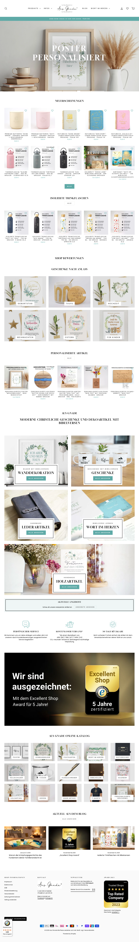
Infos (47, 8)
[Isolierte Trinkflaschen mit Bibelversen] (114, 838)
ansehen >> (115, 912)
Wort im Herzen (99, 8)
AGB (5, 888)
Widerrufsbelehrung (10, 891)
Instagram (49, 898)
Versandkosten (9, 894)
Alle (69, 186)
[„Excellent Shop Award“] (69, 838)
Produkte (33, 8)
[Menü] (11, 920)
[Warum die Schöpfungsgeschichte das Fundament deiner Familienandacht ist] (25, 838)
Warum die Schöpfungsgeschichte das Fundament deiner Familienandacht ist (25, 856)
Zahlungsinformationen (12, 897)
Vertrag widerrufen (10, 900)
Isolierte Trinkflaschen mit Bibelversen (113, 855)
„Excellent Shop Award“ (69, 855)
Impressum (8, 882)
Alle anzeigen (69, 819)
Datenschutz (8, 885)
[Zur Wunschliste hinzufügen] (26, 110)
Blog (85, 8)
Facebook (41, 898)
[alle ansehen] (36, 461)
